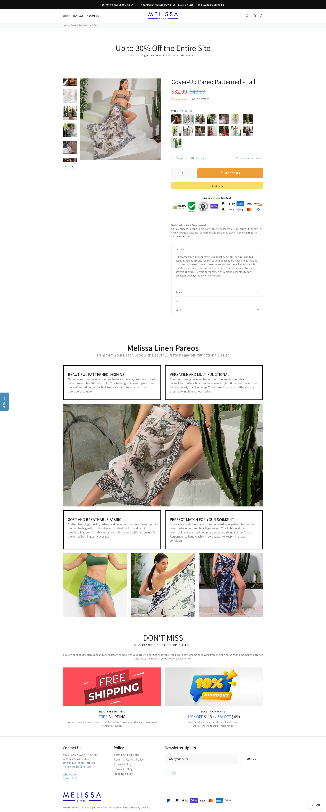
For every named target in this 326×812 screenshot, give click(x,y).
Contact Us (70, 778)
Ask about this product (251, 158)
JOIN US (251, 758)
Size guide (181, 158)
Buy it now (217, 186)
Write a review (200, 98)
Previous (66, 166)
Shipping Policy (123, 774)
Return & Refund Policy (128, 759)
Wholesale (69, 774)
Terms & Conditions (126, 755)
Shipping (200, 158)
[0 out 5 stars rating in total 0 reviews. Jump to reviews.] (179, 98)
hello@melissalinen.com (78, 767)
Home (65, 25)
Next (73, 166)
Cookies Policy (123, 769)
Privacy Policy (122, 764)
